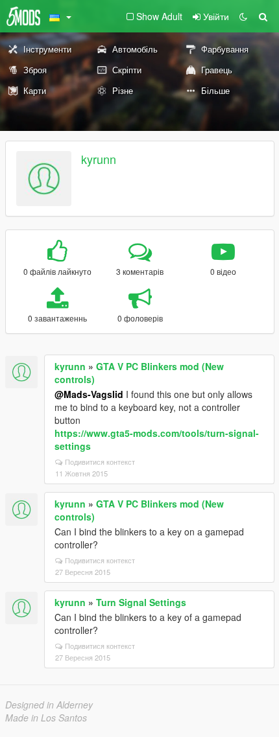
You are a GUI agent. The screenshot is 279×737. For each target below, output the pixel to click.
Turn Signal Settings (141, 602)
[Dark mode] (243, 16)
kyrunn (98, 158)
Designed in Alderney (49, 704)
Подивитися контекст (100, 461)
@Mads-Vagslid (89, 394)
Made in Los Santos (46, 717)
